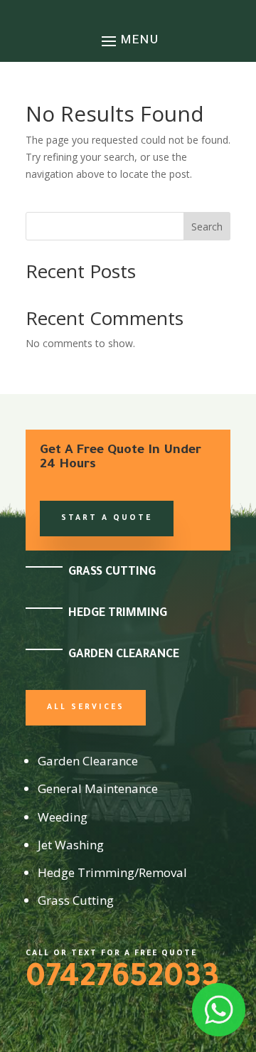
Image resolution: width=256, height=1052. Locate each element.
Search (207, 226)
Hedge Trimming (117, 613)
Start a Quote (106, 518)
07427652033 (122, 980)
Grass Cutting (112, 572)
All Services (85, 707)
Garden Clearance (123, 655)
